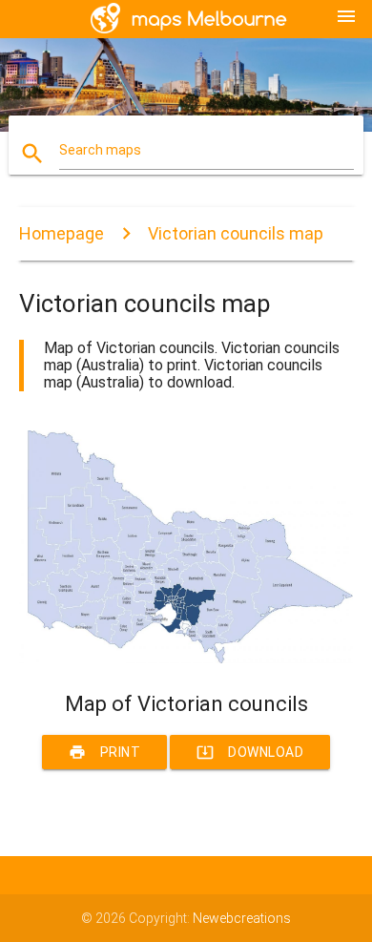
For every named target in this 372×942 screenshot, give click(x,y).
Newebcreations (242, 918)
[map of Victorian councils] (186, 658)
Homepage (61, 233)
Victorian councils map (235, 233)
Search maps (100, 149)
